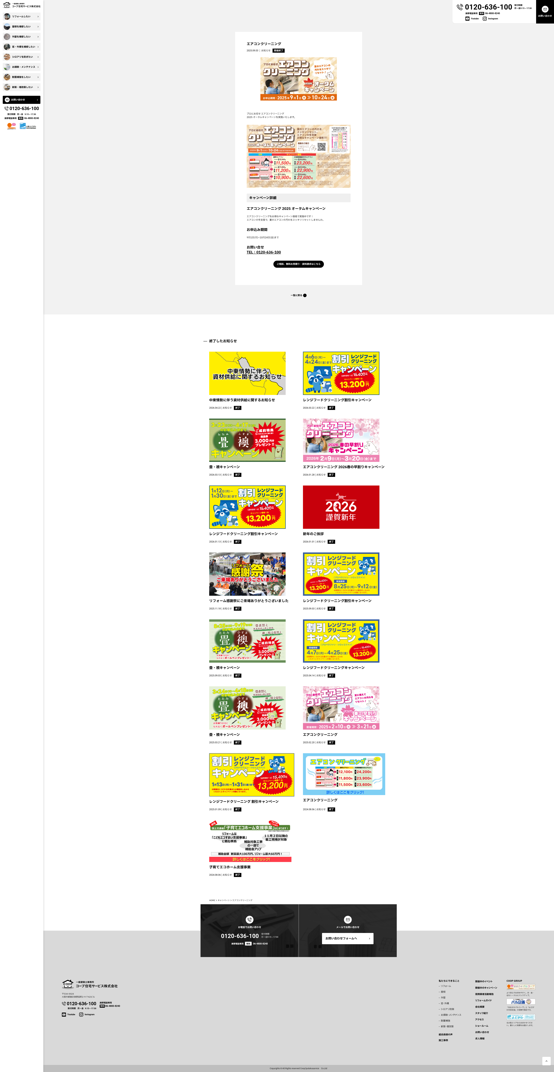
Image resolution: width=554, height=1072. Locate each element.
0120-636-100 (240, 936)
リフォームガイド (483, 1000)
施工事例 (443, 1040)
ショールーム (481, 1026)
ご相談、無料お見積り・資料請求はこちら (299, 264)
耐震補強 (445, 1021)
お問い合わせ (482, 1032)
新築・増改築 (447, 1026)
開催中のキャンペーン (486, 988)
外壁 (443, 997)
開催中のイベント (484, 981)
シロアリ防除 (447, 1009)
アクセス (479, 1019)
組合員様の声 (446, 1034)
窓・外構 (445, 1003)
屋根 (443, 992)
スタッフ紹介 (481, 1013)
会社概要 (479, 1007)
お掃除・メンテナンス (451, 1015)
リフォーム (446, 986)
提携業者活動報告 (484, 994)
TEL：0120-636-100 (264, 252)
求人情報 (479, 1038)
